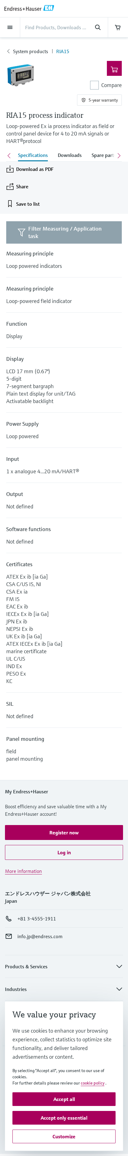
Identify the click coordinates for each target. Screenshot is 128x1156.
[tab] (33, 156)
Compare (111, 85)
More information (23, 871)
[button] (64, 832)
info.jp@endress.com (39, 936)
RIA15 (62, 51)
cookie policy (92, 1083)
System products (30, 51)
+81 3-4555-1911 (36, 918)
